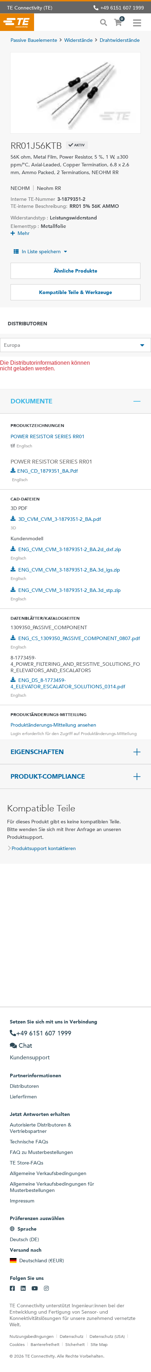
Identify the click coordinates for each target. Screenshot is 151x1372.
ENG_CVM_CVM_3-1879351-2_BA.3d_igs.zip (69, 570)
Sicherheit (75, 1344)
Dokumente (31, 401)
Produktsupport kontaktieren (44, 848)
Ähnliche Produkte (75, 271)
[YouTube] (35, 1288)
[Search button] (103, 22)
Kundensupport (30, 1057)
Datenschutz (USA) (107, 1336)
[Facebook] (12, 1288)
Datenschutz (72, 1336)
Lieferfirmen (23, 1096)
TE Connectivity (17, 22)
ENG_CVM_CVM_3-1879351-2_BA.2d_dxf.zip (69, 549)
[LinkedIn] (23, 1288)
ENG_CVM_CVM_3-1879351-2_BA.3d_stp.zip (69, 590)
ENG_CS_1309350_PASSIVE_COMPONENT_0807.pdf (79, 638)
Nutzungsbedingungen (31, 1336)
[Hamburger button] (137, 22)
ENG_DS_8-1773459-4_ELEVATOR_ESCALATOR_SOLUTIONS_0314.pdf (68, 683)
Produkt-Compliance (48, 776)
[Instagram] (46, 1288)
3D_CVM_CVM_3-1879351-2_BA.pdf (59, 519)
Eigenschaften (37, 752)
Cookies (17, 1344)
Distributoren (24, 1086)
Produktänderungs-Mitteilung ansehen (53, 725)
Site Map (99, 1344)
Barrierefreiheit (45, 1344)
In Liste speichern (41, 251)
